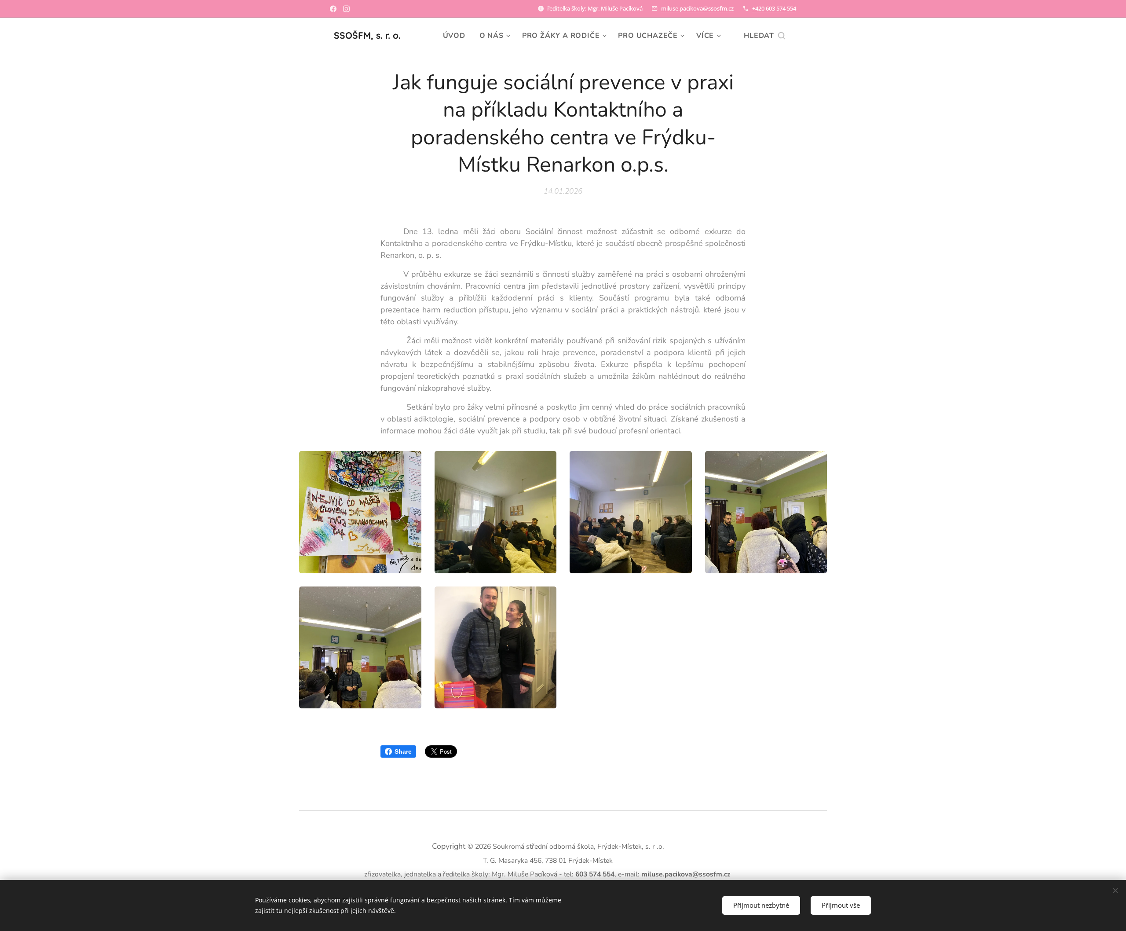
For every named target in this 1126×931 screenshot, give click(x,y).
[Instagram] (346, 8)
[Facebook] (333, 8)
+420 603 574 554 (774, 8)
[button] (764, 36)
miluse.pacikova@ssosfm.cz (697, 8)
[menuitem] (456, 36)
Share (403, 751)
